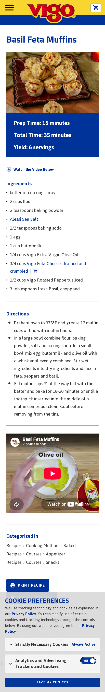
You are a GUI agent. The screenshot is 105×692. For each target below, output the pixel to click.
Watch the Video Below (34, 169)
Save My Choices (53, 682)
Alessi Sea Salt (24, 219)
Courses (33, 554)
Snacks (52, 562)
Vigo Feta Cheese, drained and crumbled (48, 267)
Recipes (13, 545)
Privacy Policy (24, 614)
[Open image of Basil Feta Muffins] (52, 82)
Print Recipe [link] (31, 585)
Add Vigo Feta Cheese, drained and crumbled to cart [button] (34, 271)
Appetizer (55, 554)
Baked (69, 545)
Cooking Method (42, 545)
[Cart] (95, 8)
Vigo (51, 13)
